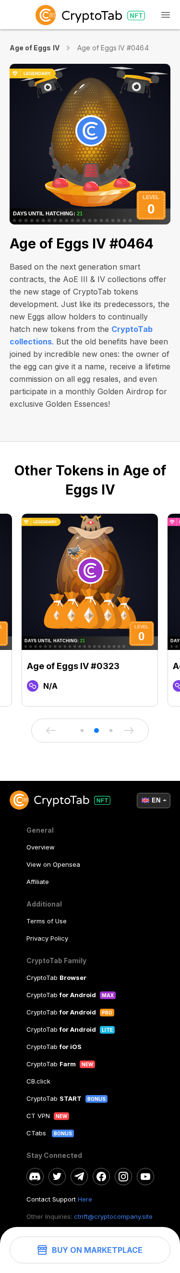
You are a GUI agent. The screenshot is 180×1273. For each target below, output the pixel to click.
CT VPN (38, 1116)
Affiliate (37, 881)
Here (85, 1199)
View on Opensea (53, 864)
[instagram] (123, 1176)
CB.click (38, 1081)
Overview (40, 847)
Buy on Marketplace (97, 1250)
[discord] (35, 1176)
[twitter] (57, 1176)
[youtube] (145, 1176)
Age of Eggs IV (35, 48)
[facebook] (101, 1176)
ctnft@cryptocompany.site (113, 1216)
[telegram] (79, 1176)
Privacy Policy (47, 938)
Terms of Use (46, 921)
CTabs (37, 1133)
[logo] (90, 14)
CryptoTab (56, 977)
